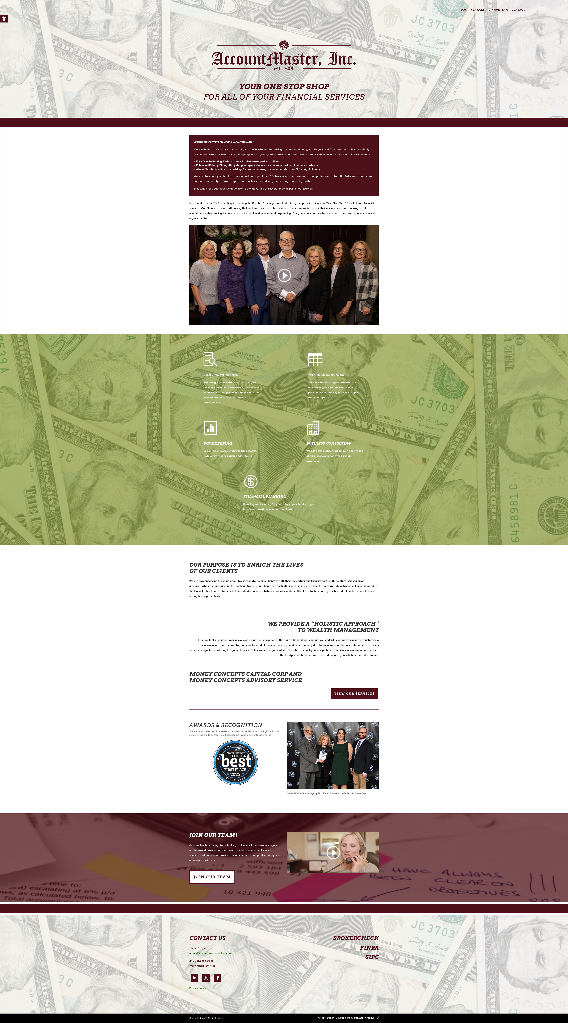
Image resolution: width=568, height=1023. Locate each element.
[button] (4, 18)
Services (477, 10)
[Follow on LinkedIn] (194, 978)
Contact (518, 10)
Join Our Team (498, 10)
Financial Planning (264, 497)
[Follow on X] (206, 978)
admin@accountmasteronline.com (210, 953)
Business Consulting (328, 443)
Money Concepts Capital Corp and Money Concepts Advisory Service (245, 677)
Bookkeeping (218, 443)
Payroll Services (326, 375)
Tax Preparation (221, 375)
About (463, 10)
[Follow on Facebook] (217, 978)
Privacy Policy (197, 988)
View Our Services (354, 693)
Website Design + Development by (346, 1018)
